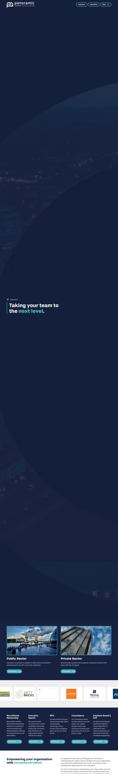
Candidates (93, 4)
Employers (81, 4)
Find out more (12, 671)
